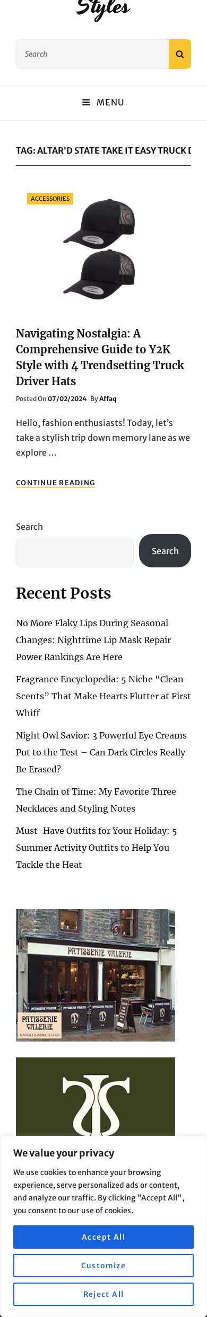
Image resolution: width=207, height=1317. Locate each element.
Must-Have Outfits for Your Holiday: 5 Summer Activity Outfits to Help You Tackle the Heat (96, 847)
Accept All (103, 1237)
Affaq (108, 399)
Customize (103, 1265)
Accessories (50, 198)
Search (29, 526)
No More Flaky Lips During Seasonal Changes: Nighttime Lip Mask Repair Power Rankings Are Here (93, 640)
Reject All (103, 1294)
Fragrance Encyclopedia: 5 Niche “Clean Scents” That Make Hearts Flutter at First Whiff (103, 696)
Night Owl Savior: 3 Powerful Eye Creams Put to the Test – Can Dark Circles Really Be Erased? (101, 752)
